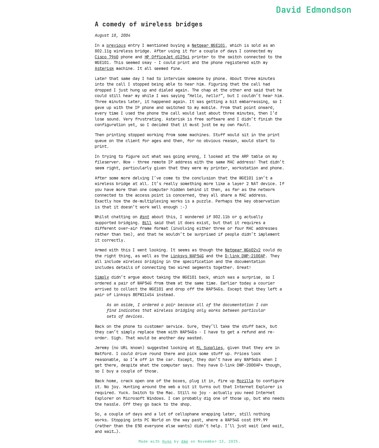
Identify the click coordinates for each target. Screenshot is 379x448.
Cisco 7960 (106, 57)
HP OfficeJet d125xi (167, 57)
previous (116, 45)
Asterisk (104, 68)
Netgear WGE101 (208, 45)
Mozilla (245, 380)
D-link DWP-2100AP (245, 255)
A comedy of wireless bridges (149, 24)
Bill (147, 222)
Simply (102, 277)
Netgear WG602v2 (243, 250)
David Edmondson (313, 9)
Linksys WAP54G (187, 255)
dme (184, 441)
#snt (144, 216)
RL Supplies (210, 347)
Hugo (167, 441)
